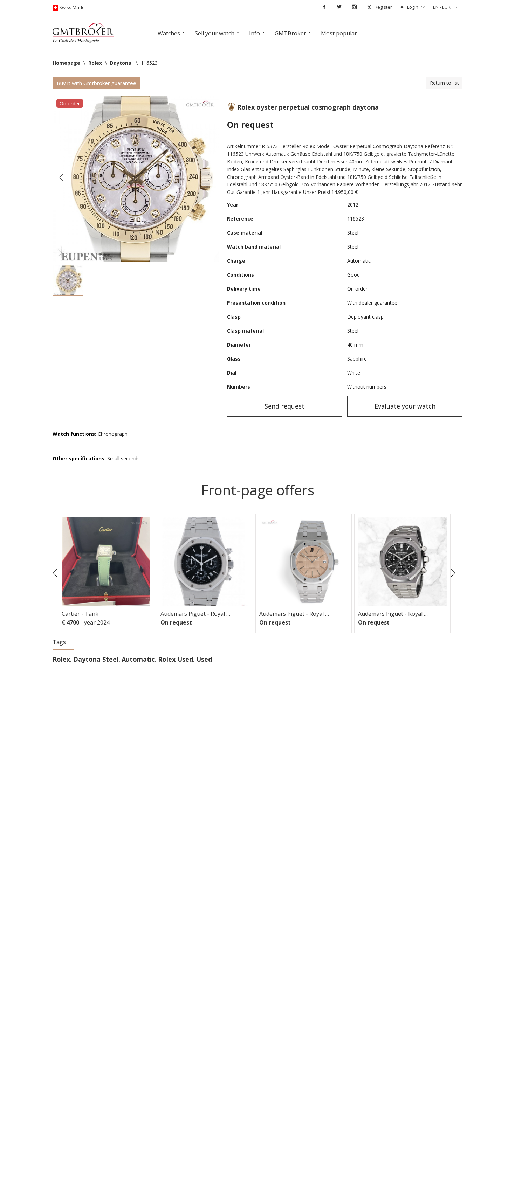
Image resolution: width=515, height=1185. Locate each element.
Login (412, 7)
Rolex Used (175, 659)
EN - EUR (442, 7)
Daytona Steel (95, 659)
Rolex (61, 659)
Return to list (444, 82)
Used (204, 659)
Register (383, 7)
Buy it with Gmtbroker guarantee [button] (96, 82)
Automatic (138, 659)
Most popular (339, 33)
